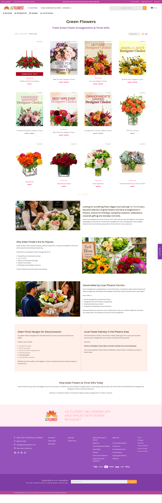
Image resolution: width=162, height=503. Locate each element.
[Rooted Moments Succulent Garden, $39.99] (132, 160)
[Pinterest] (25, 453)
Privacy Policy (117, 452)
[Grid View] (143, 34)
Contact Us (116, 446)
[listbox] (134, 34)
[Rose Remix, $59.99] (29, 160)
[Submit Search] (145, 8)
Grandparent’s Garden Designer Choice (98, 130)
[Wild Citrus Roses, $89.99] (132, 109)
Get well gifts (22, 258)
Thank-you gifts (24, 348)
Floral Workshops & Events (51, 8)
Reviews (95, 452)
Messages (141, 440)
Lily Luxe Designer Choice (98, 81)
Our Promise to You (119, 449)
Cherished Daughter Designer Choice (30, 130)
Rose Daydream (98, 183)
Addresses (141, 443)
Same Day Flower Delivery (101, 446)
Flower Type (52, 441)
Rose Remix (29, 182)
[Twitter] (18, 453)
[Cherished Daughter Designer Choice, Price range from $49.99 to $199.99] (29, 109)
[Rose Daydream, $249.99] (98, 160)
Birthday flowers (24, 353)
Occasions (51, 438)
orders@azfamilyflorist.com (26, 445)
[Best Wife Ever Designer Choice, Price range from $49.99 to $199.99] (63, 109)
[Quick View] (37, 41)
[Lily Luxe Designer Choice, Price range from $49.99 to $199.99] (98, 58)
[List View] (146, 34)
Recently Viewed (142, 448)
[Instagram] (21, 453)
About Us (96, 443)
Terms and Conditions (100, 455)
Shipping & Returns (119, 455)
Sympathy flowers (25, 346)
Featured (71, 438)
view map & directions (24, 448)
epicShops (64, 492)
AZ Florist (134, 207)
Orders (139, 437)
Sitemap (115, 459)
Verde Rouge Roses (64, 183)
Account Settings (143, 451)
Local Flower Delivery (119, 443)
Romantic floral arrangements (29, 350)
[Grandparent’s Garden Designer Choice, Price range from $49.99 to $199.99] (98, 109)
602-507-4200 (135, 1)
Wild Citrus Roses (132, 130)
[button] (160, 251)
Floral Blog (96, 449)
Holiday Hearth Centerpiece (29, 81)
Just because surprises (27, 357)
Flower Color (72, 441)
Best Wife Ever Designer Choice (64, 132)
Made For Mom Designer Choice (64, 79)
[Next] (85, 194)
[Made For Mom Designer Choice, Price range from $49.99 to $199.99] (63, 58)
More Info (66, 8)
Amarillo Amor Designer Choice (132, 79)
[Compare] (41, 41)
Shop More (51, 444)
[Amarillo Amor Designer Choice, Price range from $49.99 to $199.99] (132, 58)
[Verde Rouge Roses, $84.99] (63, 160)
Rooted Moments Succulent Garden (132, 183)
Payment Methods (143, 445)
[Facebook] (15, 453)
